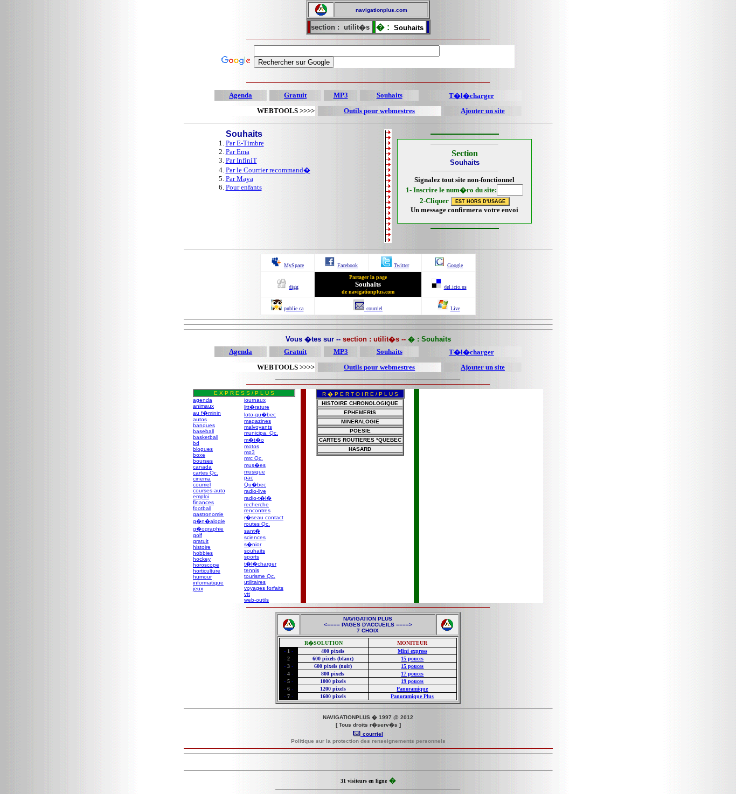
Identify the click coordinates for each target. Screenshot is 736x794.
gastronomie (208, 514)
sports (251, 557)
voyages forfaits (263, 588)
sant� (252, 531)
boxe (199, 455)
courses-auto (209, 490)
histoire (202, 547)
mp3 (249, 452)
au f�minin (207, 413)
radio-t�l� (258, 498)
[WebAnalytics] (368, 763)
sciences (255, 537)
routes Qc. (257, 524)
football (202, 508)
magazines (257, 421)
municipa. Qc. (261, 433)
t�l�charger (260, 564)
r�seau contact (263, 517)
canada (202, 467)
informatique (208, 583)
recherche (256, 504)
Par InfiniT (241, 160)
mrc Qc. (253, 458)
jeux (198, 588)
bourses (203, 461)
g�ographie (208, 529)
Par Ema (237, 152)
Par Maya (239, 179)
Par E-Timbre (245, 143)
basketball (205, 437)
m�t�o (254, 440)
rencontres (257, 510)
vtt (247, 594)
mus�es (255, 465)
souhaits (254, 551)
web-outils (256, 600)
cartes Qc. (205, 473)
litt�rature (256, 407)
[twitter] (386, 264)
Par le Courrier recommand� (268, 170)
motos (251, 446)
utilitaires (255, 582)
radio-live (255, 491)
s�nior (252, 544)
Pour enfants (244, 187)
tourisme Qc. (259, 576)
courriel (202, 484)
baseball (203, 431)
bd (196, 443)
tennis (251, 570)
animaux (203, 406)
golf (197, 535)
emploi (201, 496)
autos (200, 419)
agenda (202, 400)
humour (202, 577)
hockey (202, 559)
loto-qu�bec (260, 414)
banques (204, 425)
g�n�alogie (209, 521)
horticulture (206, 571)
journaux (255, 400)
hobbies (203, 553)
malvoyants (258, 427)
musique (254, 472)
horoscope (206, 565)
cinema (202, 479)
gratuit (201, 541)
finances (203, 502)
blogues (203, 449)
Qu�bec (255, 484)
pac (248, 477)
